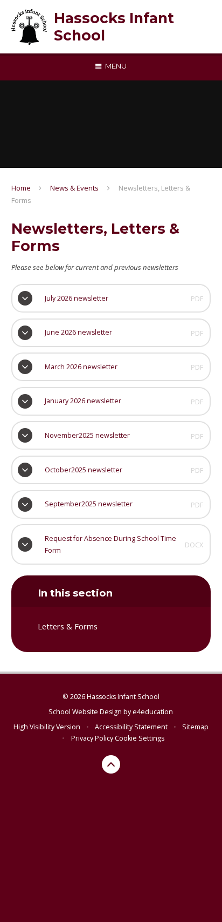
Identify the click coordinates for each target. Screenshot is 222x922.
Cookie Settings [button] (139, 738)
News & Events (74, 188)
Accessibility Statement (131, 726)
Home (21, 188)
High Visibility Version (46, 726)
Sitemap (195, 726)
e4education (153, 711)
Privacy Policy (92, 738)
